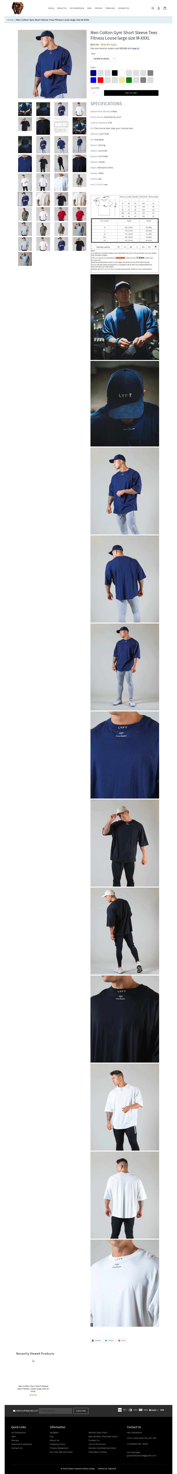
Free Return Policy (97, 1452)
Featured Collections (21, 1444)
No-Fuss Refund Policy (61, 1452)
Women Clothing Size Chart (102, 1448)
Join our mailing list (26, 1410)
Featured (110, 8)
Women (98, 8)
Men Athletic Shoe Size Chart (103, 1436)
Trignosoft (112, 1469)
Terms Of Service (96, 1444)
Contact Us (123, 8)
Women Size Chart (97, 1432)
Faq (52, 1436)
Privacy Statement (59, 1448)
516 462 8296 (133, 1452)
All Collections (77, 8)
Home (51, 8)
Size (93, 53)
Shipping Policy (57, 1444)
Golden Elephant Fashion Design (81, 1469)
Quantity (95, 88)
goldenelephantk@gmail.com (141, 1455)
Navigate (54, 1432)
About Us (62, 8)
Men (89, 8)
